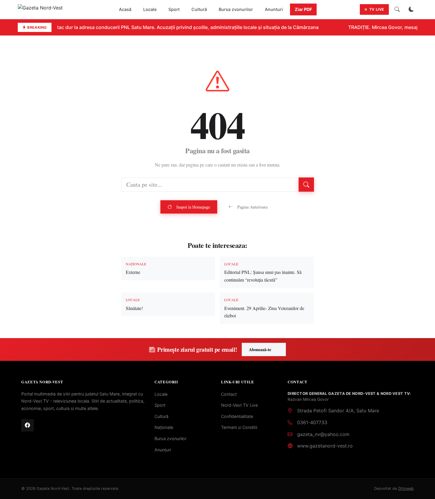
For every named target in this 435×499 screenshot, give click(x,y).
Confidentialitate (237, 416)
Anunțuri (162, 449)
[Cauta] (397, 9)
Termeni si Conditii (239, 427)
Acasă (125, 9)
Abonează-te (260, 349)
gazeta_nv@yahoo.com (323, 434)
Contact (229, 394)
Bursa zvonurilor (236, 9)
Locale (150, 9)
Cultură (199, 9)
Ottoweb (406, 488)
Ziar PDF (303, 9)
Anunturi (274, 9)
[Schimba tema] (411, 9)
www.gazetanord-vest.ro (325, 446)
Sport (174, 9)
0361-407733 (312, 422)
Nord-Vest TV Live (239, 405)
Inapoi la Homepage (193, 207)
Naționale (163, 427)
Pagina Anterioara (252, 207)
